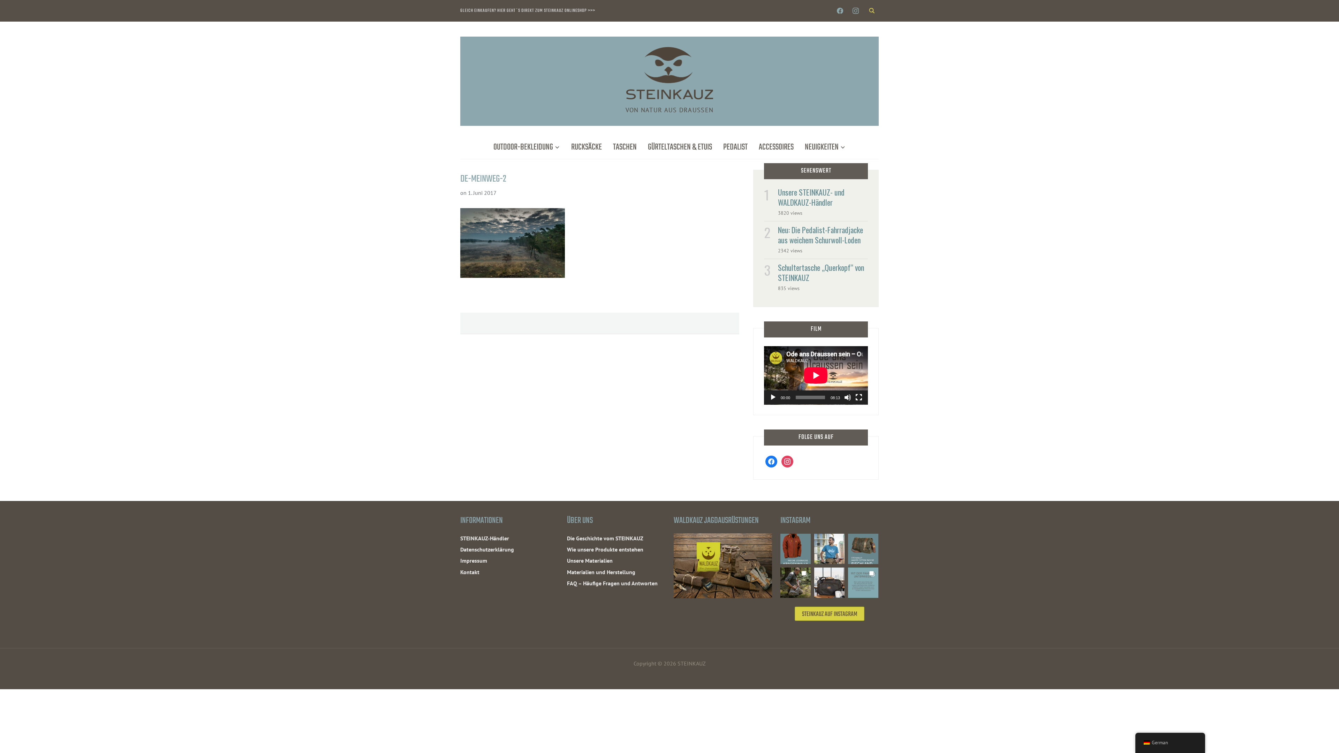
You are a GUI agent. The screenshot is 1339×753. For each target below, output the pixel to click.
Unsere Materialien (590, 560)
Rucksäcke (586, 147)
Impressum (473, 560)
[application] (816, 375)
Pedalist (735, 147)
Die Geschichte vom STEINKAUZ (605, 538)
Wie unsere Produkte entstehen (605, 549)
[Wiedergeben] (773, 397)
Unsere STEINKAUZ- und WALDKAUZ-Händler (811, 197)
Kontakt (469, 572)
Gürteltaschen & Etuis (680, 147)
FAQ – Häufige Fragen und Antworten (612, 583)
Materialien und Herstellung (601, 572)
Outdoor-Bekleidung (523, 147)
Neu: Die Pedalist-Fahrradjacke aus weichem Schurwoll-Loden (820, 234)
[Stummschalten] (847, 397)
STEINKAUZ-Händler (484, 538)
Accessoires (776, 147)
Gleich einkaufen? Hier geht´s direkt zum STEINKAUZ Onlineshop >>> (527, 10)
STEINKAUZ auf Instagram (829, 614)
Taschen (625, 147)
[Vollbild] (858, 397)
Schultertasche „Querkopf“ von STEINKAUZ (821, 272)
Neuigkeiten (822, 147)
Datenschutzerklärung (487, 549)
